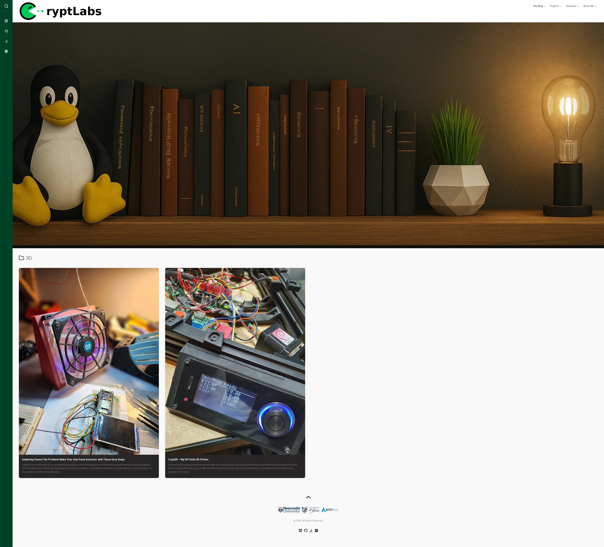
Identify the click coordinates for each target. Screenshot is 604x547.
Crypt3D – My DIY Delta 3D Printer (188, 459)
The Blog (538, 6)
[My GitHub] (6, 31)
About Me (588, 6)
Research (571, 6)
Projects (554, 6)
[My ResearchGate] (6, 51)
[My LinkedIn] (6, 21)
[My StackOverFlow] (6, 41)
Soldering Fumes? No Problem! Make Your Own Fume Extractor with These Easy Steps (73, 459)
